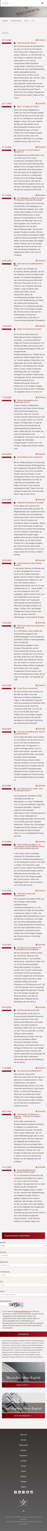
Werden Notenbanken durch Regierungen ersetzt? (26, 401)
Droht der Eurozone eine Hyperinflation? (24, 894)
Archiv (26, 21)
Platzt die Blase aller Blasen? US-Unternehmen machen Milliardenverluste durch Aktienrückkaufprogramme (29, 846)
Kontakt (23, 1461)
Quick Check (21, 1385)
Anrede (2, 1242)
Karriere (23, 1450)
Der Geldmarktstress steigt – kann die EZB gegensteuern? (28, 789)
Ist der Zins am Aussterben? (27, 688)
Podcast (23, 1481)
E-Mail (2, 1291)
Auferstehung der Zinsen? (26, 43)
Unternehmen (5, 1272)
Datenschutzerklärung (22, 1311)
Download (41, 40)
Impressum (23, 1455)
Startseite (5, 21)
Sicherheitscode (5, 1301)
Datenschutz (23, 1445)
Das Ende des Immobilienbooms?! (29, 1071)
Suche (23, 1471)
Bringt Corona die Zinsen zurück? (29, 329)
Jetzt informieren (22, 1416)
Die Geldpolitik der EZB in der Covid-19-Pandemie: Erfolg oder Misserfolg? (29, 199)
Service (23, 1440)
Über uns (23, 1434)
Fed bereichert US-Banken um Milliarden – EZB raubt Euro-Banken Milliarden (27, 1116)
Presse (23, 1466)
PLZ (1, 1281)
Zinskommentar (16, 21)
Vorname (3, 1252)
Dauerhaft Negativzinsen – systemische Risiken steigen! (25, 1171)
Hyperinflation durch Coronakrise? (30, 457)
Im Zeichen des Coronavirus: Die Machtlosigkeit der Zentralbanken (27, 948)
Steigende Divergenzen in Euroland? (30, 503)
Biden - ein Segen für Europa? (28, 106)
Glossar (23, 1476)
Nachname (4, 1262)
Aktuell (23, 1487)
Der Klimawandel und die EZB (28, 1010)
